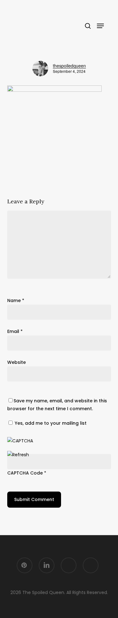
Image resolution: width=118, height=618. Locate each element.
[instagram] (68, 565)
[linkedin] (46, 565)
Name (15, 300)
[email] (90, 565)
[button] (100, 26)
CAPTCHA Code (25, 473)
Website (16, 362)
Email (15, 331)
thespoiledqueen (69, 65)
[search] (88, 26)
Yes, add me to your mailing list (50, 423)
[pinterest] (24, 565)
